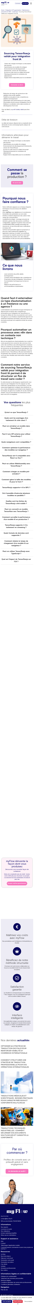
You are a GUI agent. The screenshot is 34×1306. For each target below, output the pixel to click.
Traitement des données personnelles (12, 1278)
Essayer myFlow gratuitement (17, 883)
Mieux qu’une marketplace (8, 1235)
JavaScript (15, 12)
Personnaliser (28, 1301)
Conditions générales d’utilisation (10, 1284)
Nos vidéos (4, 1270)
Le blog (3, 1254)
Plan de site (4, 1290)
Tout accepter (6, 1301)
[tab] (17, 412)
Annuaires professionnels (8, 1268)
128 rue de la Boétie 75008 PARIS (11, 1221)
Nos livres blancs (6, 1256)
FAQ (2, 1241)
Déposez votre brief (7, 1258)
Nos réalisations (5, 1231)
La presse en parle (6, 1229)
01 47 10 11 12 (4, 1216)
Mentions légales (6, 1280)
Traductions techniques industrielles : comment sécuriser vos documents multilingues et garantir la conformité (14, 1132)
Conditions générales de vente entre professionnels (16, 1282)
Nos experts (4, 1227)
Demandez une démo (7, 1262)
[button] (18, 3)
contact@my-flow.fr (6, 1219)
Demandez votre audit (7, 1260)
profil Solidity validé (18, 109)
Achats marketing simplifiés (9, 1233)
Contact (3, 1243)
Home (2, 10)
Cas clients (4, 1264)
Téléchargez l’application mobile (10, 1245)
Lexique (3, 1266)
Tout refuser (18, 1301)
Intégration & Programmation (13, 10)
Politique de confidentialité (9, 1276)
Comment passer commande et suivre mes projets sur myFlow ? (17, 1248)
